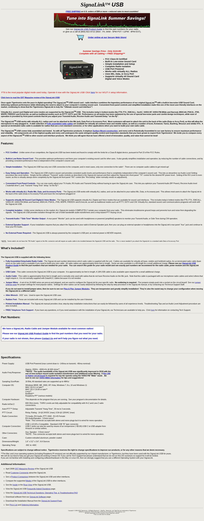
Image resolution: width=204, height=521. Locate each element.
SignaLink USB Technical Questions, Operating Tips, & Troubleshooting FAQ (45, 493)
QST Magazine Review (24, 469)
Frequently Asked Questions (39, 489)
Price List (13, 505)
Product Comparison (19, 477)
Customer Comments (19, 473)
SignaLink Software (38, 497)
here (93, 92)
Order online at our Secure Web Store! (107, 37)
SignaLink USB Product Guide (33, 333)
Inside (15, 485)
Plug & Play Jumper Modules (76, 289)
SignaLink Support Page (51, 501)
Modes (29, 481)
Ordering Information (30, 505)
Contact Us (47, 338)
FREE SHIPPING (73, 12)
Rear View (27, 485)
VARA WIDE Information (50, 378)
